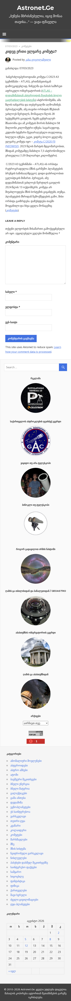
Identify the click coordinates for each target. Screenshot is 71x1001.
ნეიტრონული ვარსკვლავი (26, 853)
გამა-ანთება (18, 798)
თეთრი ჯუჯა (17, 821)
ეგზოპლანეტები (20, 807)
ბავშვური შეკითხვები (23, 779)
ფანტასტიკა (17, 881)
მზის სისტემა (18, 848)
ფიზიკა (14, 886)
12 (26, 945)
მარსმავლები (18, 839)
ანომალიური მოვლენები (26, 761)
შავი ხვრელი (18, 895)
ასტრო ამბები (19, 770)
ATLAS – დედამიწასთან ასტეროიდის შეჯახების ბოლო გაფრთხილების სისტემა (33, 95)
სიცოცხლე (17, 876)
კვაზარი (15, 825)
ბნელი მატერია (20, 788)
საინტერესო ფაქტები (23, 867)
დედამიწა (16, 802)
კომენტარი (12, 242)
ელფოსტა (12, 307)
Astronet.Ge (35, 7)
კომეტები (26, 46)
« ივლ (12, 971)
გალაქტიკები (18, 793)
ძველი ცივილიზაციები (24, 899)
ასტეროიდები (19, 765)
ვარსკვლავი (18, 816)
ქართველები (18, 890)
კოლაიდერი (18, 830)
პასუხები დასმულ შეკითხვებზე (29, 862)
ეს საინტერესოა (20, 811)
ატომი (14, 774)
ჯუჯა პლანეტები (20, 904)
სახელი (11, 292)
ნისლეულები (18, 858)
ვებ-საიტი (11, 322)
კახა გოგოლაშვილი (38, 59)
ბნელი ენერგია (19, 784)
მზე (12, 844)
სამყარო (15, 872)
